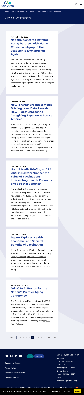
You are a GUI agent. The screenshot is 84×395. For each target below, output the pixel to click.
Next (48, 337)
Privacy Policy (10, 368)
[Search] (76, 4)
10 (44, 337)
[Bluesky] (7, 356)
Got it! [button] (77, 391)
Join (30, 356)
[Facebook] (12, 356)
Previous (12, 337)
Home (7, 12)
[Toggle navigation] (80, 4)
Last (54, 337)
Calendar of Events (12, 363)
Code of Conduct (12, 377)
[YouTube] (21, 356)
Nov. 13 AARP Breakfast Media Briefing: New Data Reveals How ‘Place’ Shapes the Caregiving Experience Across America (31, 112)
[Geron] (8, 4)
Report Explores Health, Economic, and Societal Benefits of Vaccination (27, 241)
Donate (39, 356)
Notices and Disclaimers (15, 372)
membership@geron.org (67, 380)
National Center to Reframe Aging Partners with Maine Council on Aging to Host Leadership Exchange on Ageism (30, 47)
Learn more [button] (66, 391)
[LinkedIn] (16, 356)
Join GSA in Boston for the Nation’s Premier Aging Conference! (29, 292)
